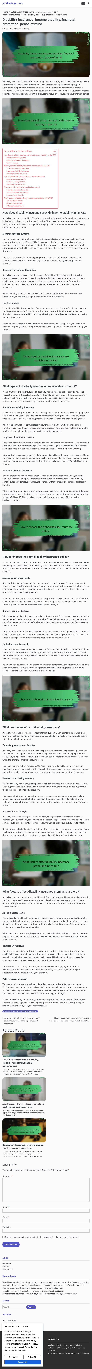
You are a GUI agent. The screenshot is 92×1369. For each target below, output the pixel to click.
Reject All (32, 1357)
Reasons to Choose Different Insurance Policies (68, 1353)
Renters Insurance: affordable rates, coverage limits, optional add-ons (32, 1288)
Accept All (22, 1362)
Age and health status (14, 201)
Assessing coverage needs (16, 179)
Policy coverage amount (15, 206)
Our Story (6, 1264)
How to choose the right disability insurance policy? (24, 176)
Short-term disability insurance (17, 168)
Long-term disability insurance (17, 171)
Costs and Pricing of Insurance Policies (65, 1345)
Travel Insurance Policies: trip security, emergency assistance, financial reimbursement (20, 1063)
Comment (7, 1176)
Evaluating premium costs (15, 184)
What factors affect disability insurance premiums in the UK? (28, 198)
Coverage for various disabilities (17, 160)
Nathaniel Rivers (21, 29)
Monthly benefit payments (16, 158)
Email (5, 1217)
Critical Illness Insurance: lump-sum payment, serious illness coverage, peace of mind (39, 1294)
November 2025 (9, 1320)
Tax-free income (12, 163)
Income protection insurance (16, 174)
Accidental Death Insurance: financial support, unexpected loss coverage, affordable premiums (43, 1285)
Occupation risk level (14, 203)
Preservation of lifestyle (15, 195)
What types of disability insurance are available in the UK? (27, 166)
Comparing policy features (16, 182)
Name (5, 1207)
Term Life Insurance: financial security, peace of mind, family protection (33, 1291)
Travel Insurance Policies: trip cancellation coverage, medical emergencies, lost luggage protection (45, 1282)
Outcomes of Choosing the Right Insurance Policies (20, 1011)
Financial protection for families (17, 190)
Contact (5, 1266)
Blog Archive (8, 1269)
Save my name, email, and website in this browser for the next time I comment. (41, 1237)
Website (6, 1227)
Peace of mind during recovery (17, 192)
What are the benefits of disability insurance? (22, 187)
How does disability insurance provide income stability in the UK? (30, 155)
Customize (13, 1357)
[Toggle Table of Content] (53, 151)
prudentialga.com (12, 3)
